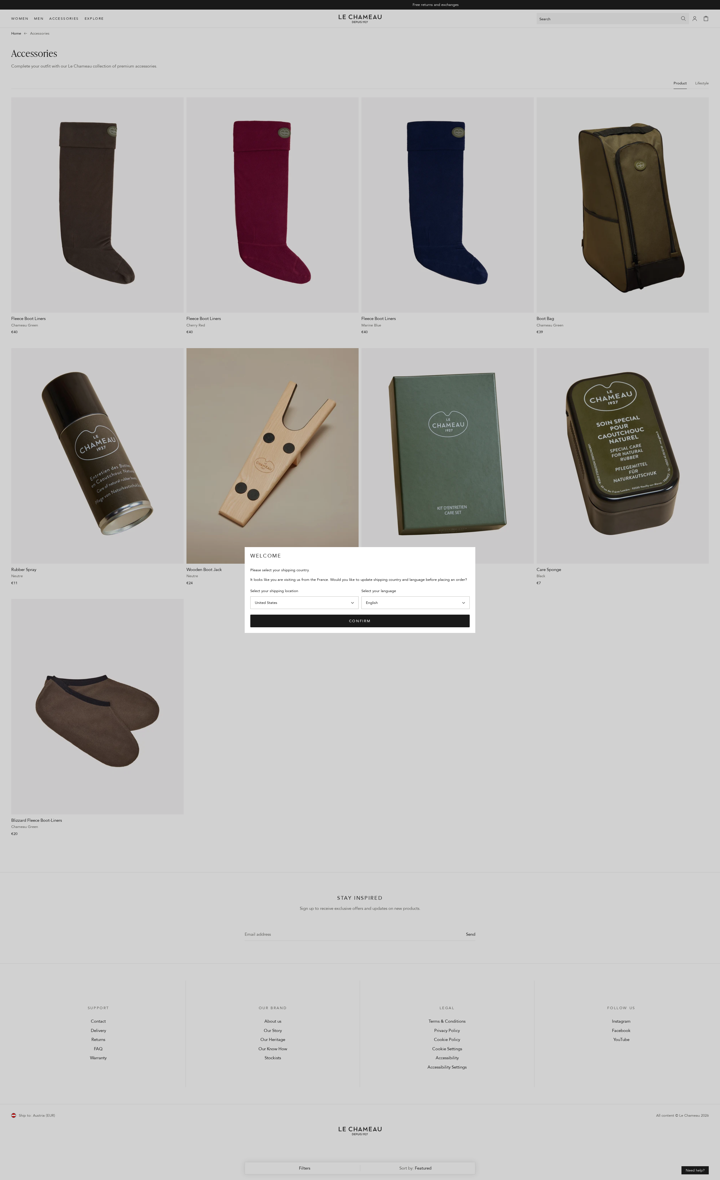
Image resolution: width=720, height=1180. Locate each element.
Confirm (360, 621)
